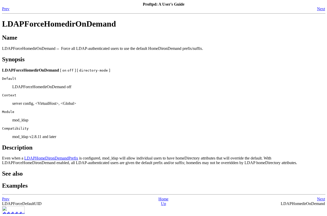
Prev (5, 9)
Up (163, 203)
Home (163, 199)
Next (321, 9)
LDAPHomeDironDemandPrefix (51, 158)
